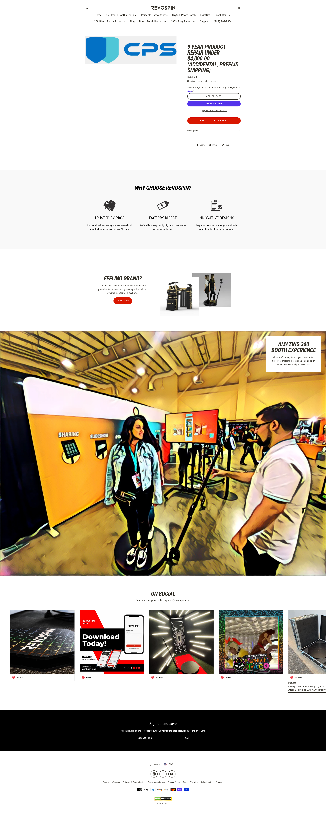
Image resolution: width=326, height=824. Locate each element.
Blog (132, 21)
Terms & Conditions (156, 782)
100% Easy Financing (183, 21)
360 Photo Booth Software (109, 21)
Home (98, 15)
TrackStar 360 (223, 15)
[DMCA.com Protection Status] (163, 799)
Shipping (191, 81)
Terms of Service (190, 782)
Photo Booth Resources (152, 21)
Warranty (116, 782)
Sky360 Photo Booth (184, 15)
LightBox (205, 15)
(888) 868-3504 (223, 21)
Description (192, 130)
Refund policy (207, 782)
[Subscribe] (186, 738)
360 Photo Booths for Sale (121, 15)
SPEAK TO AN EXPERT (214, 121)
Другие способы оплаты (214, 110)
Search (106, 782)
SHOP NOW (123, 300)
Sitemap (219, 782)
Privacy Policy (174, 782)
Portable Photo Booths (154, 15)
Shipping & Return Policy (134, 782)
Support (204, 21)
